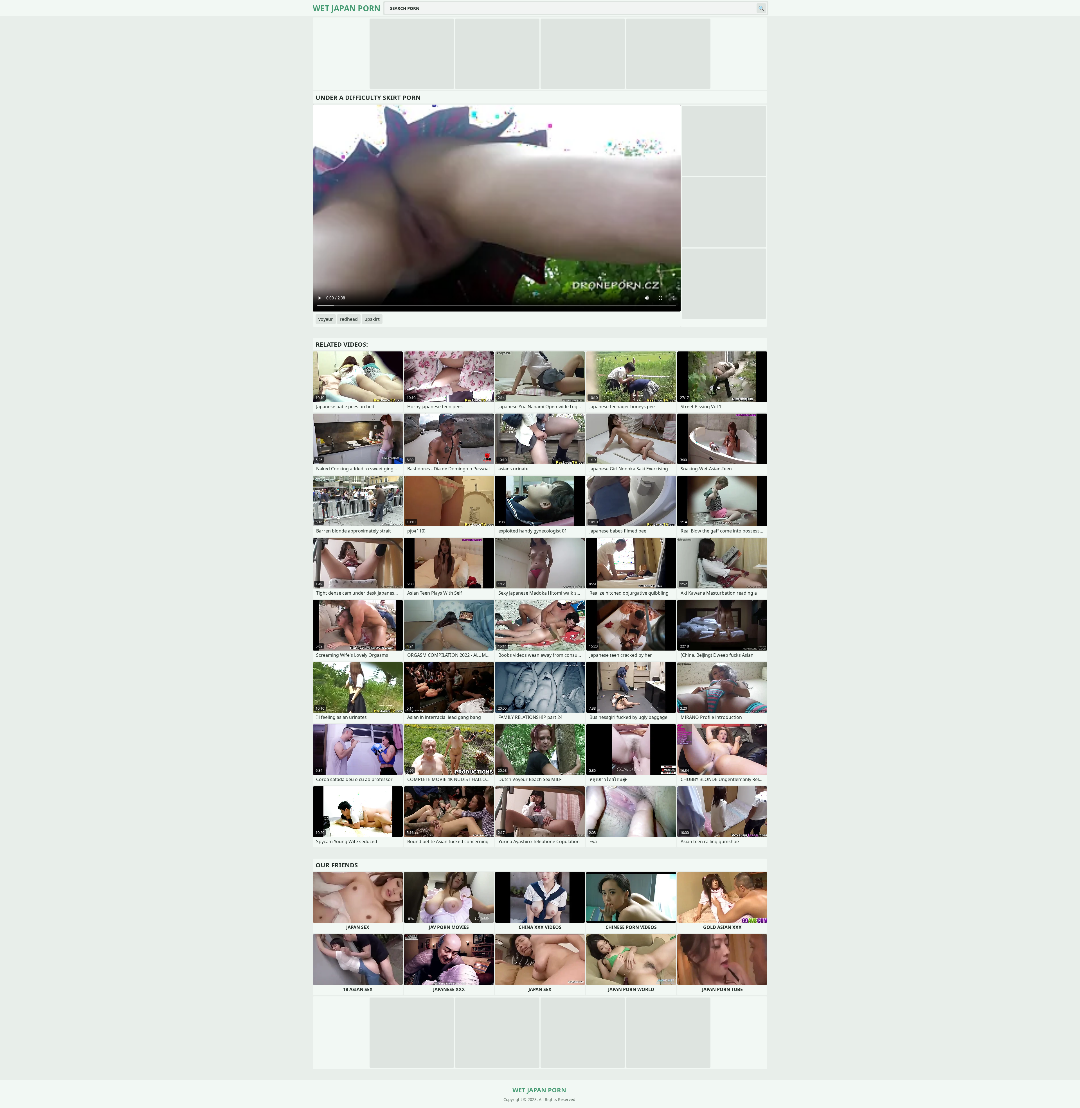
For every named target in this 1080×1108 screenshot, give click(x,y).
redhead (349, 319)
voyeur (325, 319)
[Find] (761, 8)
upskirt (372, 319)
